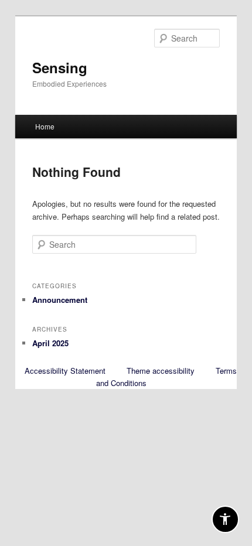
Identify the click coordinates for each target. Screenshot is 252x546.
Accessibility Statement (65, 370)
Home (45, 126)
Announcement (59, 299)
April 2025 (50, 343)
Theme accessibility (161, 370)
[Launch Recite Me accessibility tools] (225, 519)
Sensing (59, 67)
